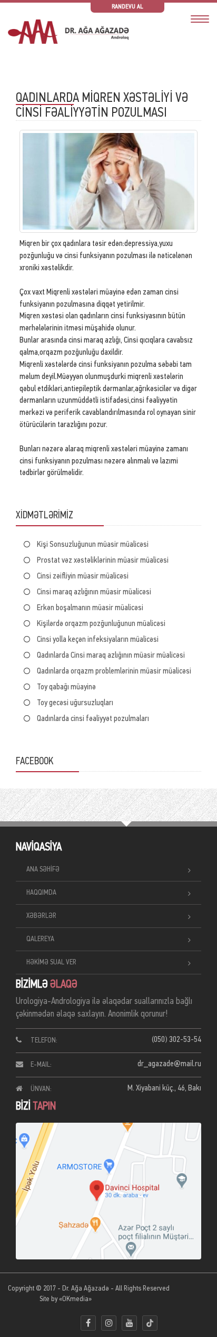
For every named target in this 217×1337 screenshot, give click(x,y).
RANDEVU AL (127, 7)
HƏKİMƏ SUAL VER (51, 962)
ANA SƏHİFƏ (43, 870)
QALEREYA (40, 939)
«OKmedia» (75, 1299)
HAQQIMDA (41, 893)
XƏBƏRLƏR (41, 916)
